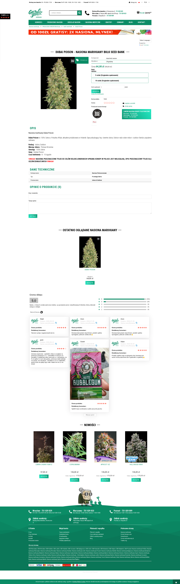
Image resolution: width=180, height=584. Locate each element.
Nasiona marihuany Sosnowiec (37, 557)
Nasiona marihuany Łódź (78, 551)
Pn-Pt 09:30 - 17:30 (91, 2)
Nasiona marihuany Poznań (93, 551)
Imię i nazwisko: (33, 193)
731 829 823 (122, 13)
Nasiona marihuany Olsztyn (53, 557)
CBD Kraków (49, 549)
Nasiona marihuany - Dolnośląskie (75, 555)
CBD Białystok (120, 549)
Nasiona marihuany (126, 532)
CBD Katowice (104, 549)
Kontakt (31, 536)
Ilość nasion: (93, 70)
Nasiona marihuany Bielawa (86, 553)
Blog (91, 538)
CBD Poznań (128, 549)
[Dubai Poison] (59, 83)
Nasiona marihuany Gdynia (52, 553)
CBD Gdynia (112, 549)
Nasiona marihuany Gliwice (83, 557)
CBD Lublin (56, 549)
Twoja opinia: (32, 201)
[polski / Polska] (139, 2)
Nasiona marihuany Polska (139, 549)
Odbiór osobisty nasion (96, 536)
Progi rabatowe (33, 534)
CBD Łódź (88, 549)
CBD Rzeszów (95, 549)
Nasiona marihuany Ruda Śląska (70, 559)
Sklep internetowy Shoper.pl (90, 572)
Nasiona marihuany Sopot (131, 553)
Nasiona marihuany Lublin (92, 555)
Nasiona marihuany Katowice (142, 551)
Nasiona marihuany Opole (54, 559)
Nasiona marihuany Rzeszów (122, 555)
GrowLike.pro (124, 536)
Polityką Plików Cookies (79, 581)
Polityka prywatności (64, 540)
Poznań (125, 117)
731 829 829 (119, 11)
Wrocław (126, 113)
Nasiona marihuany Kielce (68, 557)
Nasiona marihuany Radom (107, 555)
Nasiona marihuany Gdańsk (109, 551)
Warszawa (126, 115)
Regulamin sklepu (64, 538)
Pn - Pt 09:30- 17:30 (40, 2)
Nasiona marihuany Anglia (58, 555)
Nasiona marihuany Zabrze (127, 557)
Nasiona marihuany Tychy (112, 557)
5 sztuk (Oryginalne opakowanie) (106, 75)
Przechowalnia (63, 536)
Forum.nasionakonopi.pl (127, 538)
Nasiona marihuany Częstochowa (69, 553)
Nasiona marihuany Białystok (36, 553)
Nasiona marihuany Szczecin (138, 555)
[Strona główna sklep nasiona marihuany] (36, 12)
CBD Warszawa (33, 549)
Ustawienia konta (64, 534)
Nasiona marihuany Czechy (43, 555)
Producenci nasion (34, 540)
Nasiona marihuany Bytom (101, 553)
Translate (146, 45)
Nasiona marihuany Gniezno (116, 553)
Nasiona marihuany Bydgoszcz (125, 551)
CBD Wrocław (41, 549)
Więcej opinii (90, 415)
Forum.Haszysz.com (126, 534)
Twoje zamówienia (64, 532)
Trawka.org (124, 540)
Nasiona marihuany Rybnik (39, 559)
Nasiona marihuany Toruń (98, 557)
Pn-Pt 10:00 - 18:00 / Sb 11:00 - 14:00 (67, 2)
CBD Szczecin (71, 549)
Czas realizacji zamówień (97, 534)
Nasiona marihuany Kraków (64, 551)
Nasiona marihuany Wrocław (48, 551)
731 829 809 (110, 15)
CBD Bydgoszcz (80, 549)
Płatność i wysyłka (95, 532)
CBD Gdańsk (63, 549)
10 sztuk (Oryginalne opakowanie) (107, 81)
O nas (30, 532)
